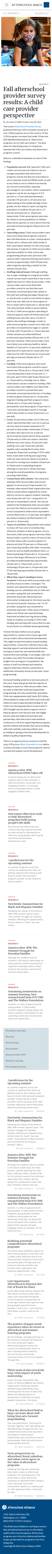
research (13, 13)
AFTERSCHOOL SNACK (27, 4)
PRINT (45, 84)
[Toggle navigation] (7, 5)
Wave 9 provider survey (31, 744)
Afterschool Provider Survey (27, 126)
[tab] (26, 1031)
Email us (27, 1521)
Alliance (40, 13)
